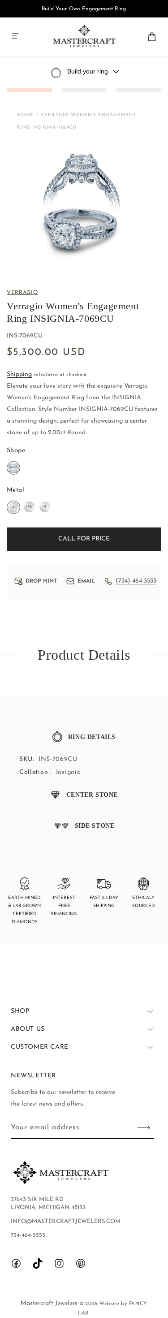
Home (25, 114)
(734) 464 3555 (136, 581)
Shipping (19, 374)
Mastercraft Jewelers (50, 1303)
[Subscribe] (144, 1127)
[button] (15, 36)
